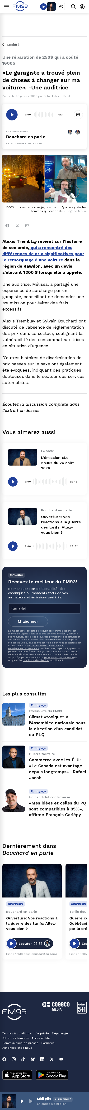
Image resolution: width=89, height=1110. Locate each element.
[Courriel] (27, 226)
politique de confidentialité (59, 657)
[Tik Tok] (23, 1059)
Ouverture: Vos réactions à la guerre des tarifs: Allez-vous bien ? (31, 923)
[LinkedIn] (42, 1059)
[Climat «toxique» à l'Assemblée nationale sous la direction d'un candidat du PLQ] (13, 714)
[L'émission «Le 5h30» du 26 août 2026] (22, 457)
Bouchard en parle (25, 136)
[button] (22, 1101)
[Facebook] (7, 226)
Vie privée (42, 1033)
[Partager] (78, 114)
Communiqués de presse (20, 1043)
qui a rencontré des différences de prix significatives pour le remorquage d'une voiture (43, 253)
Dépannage (60, 1033)
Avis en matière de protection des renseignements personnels (36, 647)
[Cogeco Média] (56, 1009)
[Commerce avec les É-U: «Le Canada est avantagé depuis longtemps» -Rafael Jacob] (13, 757)
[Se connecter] (82, 6)
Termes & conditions (17, 1033)
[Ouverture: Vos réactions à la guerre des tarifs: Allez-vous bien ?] (22, 516)
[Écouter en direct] (43, 6)
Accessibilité (41, 1038)
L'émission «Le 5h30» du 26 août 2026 (57, 462)
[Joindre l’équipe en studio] (61, 6)
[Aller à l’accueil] (20, 10)
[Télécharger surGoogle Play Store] (52, 1075)
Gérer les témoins (15, 1038)
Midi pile (44, 1098)
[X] (52, 1059)
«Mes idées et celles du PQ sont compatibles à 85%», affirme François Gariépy (57, 808)
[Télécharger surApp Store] (17, 1075)
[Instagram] (14, 1059)
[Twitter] (17, 226)
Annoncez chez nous (17, 1047)
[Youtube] (61, 1059)
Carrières (48, 1043)
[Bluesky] (33, 1059)
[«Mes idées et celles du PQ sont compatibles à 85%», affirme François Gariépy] (13, 800)
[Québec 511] (82, 1012)
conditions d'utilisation (36, 660)
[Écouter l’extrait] (12, 114)
